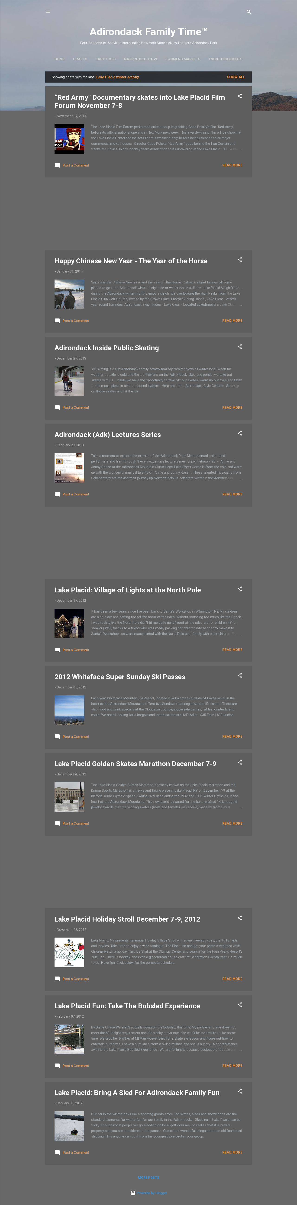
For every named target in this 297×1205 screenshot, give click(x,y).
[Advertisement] (148, 213)
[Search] (249, 13)
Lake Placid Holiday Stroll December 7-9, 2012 (127, 919)
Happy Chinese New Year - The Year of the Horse (131, 261)
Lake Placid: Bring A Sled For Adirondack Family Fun (137, 1093)
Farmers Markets (183, 59)
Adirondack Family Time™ (149, 32)
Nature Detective (141, 59)
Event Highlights (225, 59)
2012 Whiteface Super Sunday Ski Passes (120, 677)
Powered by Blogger (151, 1193)
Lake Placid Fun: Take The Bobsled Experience (127, 1006)
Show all (236, 77)
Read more (232, 165)
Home (60, 59)
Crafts (80, 59)
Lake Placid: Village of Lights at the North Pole (128, 590)
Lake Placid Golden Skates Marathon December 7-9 (135, 764)
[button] (239, 96)
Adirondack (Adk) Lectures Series (108, 435)
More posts (148, 1177)
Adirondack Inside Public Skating (107, 348)
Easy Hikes (106, 59)
